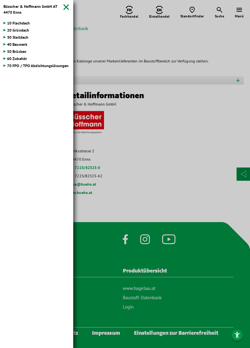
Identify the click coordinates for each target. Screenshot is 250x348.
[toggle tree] (36, 23)
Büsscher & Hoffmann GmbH (30, 9)
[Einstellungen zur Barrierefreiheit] (237, 335)
